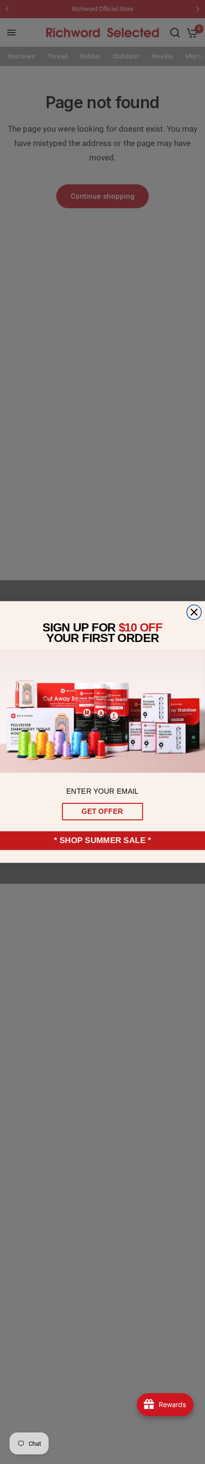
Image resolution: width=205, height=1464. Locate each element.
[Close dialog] (194, 612)
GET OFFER (102, 811)
